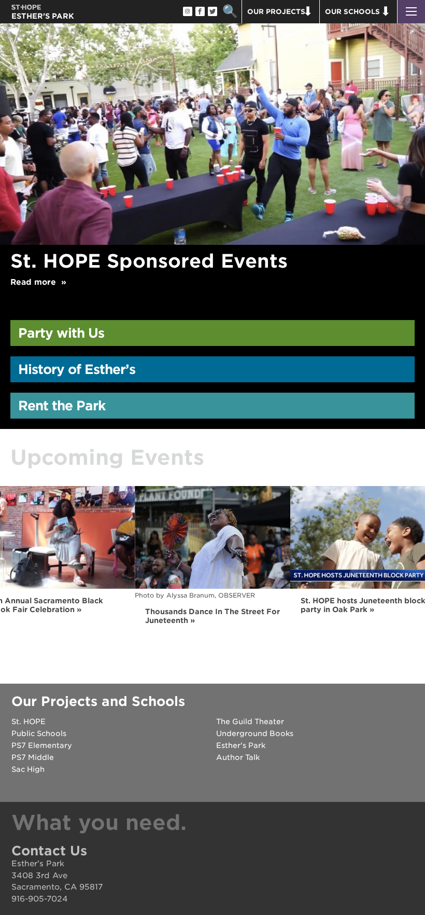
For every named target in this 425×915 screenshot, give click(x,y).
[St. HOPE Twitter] (212, 12)
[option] (212, 160)
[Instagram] (187, 12)
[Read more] (212, 110)
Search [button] (230, 11)
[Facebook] (199, 12)
